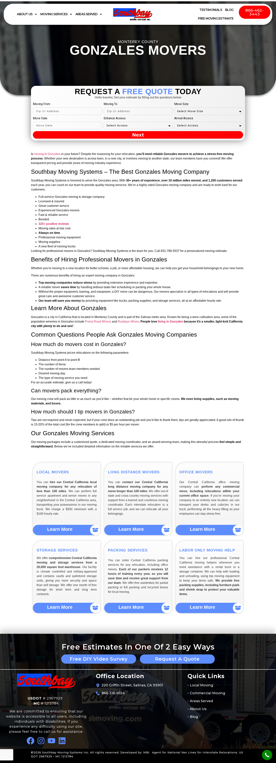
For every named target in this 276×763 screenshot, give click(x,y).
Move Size (181, 104)
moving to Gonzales (47, 154)
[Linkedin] (62, 741)
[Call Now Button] (267, 755)
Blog (229, 10)
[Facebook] (30, 741)
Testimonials (210, 10)
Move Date (40, 118)
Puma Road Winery (98, 321)
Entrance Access (115, 118)
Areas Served (86, 14)
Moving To (110, 104)
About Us (24, 14)
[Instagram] (41, 741)
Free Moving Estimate (216, 18)
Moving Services (54, 14)
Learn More (59, 529)
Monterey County (138, 42)
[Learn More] (95, 530)
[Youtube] (51, 741)
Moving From (41, 104)
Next (138, 135)
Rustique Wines (128, 321)
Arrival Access (183, 118)
